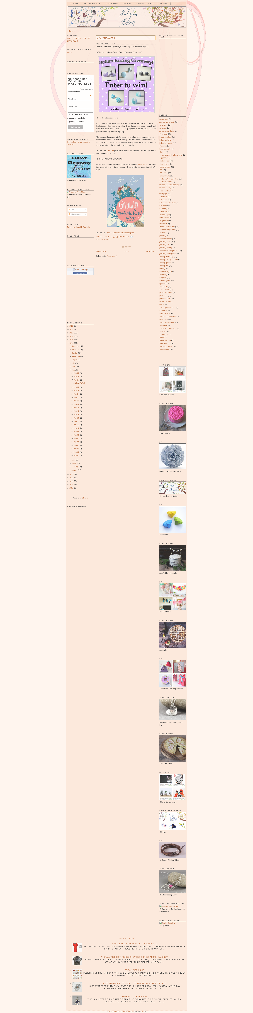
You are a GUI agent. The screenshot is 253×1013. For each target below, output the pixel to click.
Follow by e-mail (92, 4)
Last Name (72, 107)
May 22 (76, 401)
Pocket (143, 1011)
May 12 (76, 425)
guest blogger (164, 215)
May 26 (76, 387)
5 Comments (124, 237)
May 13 (76, 421)
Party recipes (164, 289)
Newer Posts (101, 251)
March (74, 463)
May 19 (76, 408)
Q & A (161, 304)
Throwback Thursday (167, 328)
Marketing (163, 275)
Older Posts (150, 251)
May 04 (76, 449)
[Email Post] (131, 237)
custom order (164, 161)
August (74, 360)
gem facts (163, 197)
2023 (71, 326)
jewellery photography (167, 254)
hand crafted (164, 218)
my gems (163, 277)
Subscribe (163, 325)
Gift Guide (163, 200)
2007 (71, 488)
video (161, 337)
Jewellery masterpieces (168, 251)
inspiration (163, 224)
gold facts (163, 212)
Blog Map (74, 4)
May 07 (76, 438)
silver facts (163, 319)
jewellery (162, 236)
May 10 (76, 428)
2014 (71, 343)
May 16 (76, 415)
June (73, 367)
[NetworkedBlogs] (80, 270)
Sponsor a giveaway (146, 4)
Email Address (79, 92)
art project (163, 125)
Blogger (85, 498)
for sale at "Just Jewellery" (169, 185)
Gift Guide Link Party (167, 203)
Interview (162, 233)
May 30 (76, 373)
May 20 (76, 404)
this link (111, 151)
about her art (143, 164)
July (73, 363)
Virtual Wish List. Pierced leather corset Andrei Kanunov (134, 957)
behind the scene (165, 143)
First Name (72, 99)
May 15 (76, 418)
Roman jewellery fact (167, 307)
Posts (72, 210)
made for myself (165, 272)
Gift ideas (163, 206)
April (73, 460)
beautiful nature (165, 137)
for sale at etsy (165, 188)
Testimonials (112, 4)
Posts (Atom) (112, 256)
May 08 (76, 435)
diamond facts (164, 167)
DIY (160, 170)
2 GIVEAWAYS (79, 383)
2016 (71, 336)
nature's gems (164, 281)
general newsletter (76, 122)
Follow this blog (80, 273)
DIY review (163, 173)
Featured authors (165, 182)
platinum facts (164, 299)
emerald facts (164, 176)
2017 (71, 333)
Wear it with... (164, 343)
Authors (164, 4)
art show (162, 128)
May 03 (76, 452)
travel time (163, 334)
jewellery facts (164, 242)
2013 (71, 474)
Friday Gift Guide (134, 970)
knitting (162, 269)
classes (162, 152)
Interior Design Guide (167, 230)
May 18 (76, 411)
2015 (71, 340)
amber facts (164, 119)
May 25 (76, 391)
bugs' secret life (165, 149)
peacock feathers (166, 292)
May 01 (76, 456)
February (75, 467)
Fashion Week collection (168, 179)
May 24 (76, 394)
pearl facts (163, 296)
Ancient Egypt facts (167, 122)
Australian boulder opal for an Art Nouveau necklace (134, 983)
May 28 (76, 377)
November (75, 350)
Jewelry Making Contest (168, 260)
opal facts (163, 284)
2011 (71, 481)
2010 (71, 485)
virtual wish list (165, 340)
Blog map (163, 146)
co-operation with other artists (170, 155)
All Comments (76, 214)
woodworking (164, 349)
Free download (165, 191)
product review (165, 301)
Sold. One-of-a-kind (166, 322)
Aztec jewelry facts (166, 131)
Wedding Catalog (165, 346)
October (75, 353)
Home (71, 31)
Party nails (163, 287)
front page (163, 194)
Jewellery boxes (165, 239)
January (75, 470)
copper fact (163, 158)
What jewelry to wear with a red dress (134, 944)
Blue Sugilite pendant (134, 997)
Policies (127, 4)
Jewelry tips (164, 266)
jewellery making (165, 248)
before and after (165, 140)
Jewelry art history (166, 257)
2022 (71, 329)
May (73, 370)
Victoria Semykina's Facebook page (120, 233)
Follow (69, 52)
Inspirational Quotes (167, 227)
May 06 (76, 442)
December (75, 346)
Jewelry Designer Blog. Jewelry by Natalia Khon (121, 1011)
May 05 (76, 445)
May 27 (76, 380)
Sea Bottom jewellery (167, 316)
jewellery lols (164, 245)
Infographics (164, 221)
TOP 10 (162, 331)
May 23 (76, 397)
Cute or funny (164, 164)
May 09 (76, 432)
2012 (71, 478)
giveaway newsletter (77, 118)
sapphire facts (164, 313)
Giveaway (106, 239)
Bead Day (163, 134)
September (76, 356)
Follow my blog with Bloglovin (78, 227)
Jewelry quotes (165, 263)
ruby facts (163, 311)
